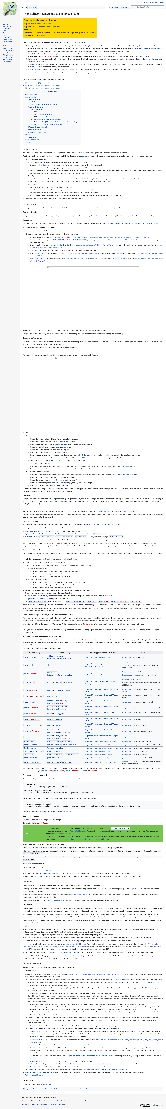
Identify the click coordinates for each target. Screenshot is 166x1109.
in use (44, 56)
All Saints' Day (89, 624)
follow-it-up (158, 48)
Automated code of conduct (131, 179)
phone (30, 599)
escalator (28, 682)
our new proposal (142, 56)
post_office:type (31, 758)
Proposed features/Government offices (98, 657)
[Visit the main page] (10, 9)
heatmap (53, 83)
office (59, 537)
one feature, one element (43, 876)
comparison (126, 657)
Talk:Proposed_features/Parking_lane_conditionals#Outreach (105, 1069)
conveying (66, 682)
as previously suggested (51, 873)
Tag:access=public (135, 223)
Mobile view (62, 1104)
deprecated (85, 156)
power (55, 240)
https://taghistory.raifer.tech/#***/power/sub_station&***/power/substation (113, 240)
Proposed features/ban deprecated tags (39, 1072)
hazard (26, 690)
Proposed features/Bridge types (96, 674)
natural (116, 258)
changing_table (120, 828)
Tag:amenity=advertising (151, 223)
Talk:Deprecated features (34, 1075)
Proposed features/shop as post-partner (99, 758)
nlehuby (30, 531)
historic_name (42, 253)
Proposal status (30, 24)
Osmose (46, 165)
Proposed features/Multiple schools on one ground (103, 748)
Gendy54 (49, 27)
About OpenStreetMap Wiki (40, 1104)
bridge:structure (54, 675)
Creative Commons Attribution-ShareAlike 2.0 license (55, 1101)
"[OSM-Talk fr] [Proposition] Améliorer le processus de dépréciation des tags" (96, 974)
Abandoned (41, 24)
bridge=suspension (129, 672)
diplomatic (79, 537)
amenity (53, 237)
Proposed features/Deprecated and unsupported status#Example (90, 1056)
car (39, 531)
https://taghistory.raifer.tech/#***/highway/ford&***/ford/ (94, 245)
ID (84, 455)
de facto (53, 56)
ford (69, 245)
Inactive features (78, 1089)
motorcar (49, 531)
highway (56, 245)
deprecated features (59, 444)
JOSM (80, 455)
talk (40, 1026)
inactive (49, 24)
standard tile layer (55, 460)
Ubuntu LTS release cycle (54, 900)
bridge (26, 674)
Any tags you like (36, 69)
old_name (119, 253)
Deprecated (89, 1089)
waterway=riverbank (129, 761)
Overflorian (41, 27)
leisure (39, 258)
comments (60, 83)
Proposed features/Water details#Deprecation (101, 741)
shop (49, 665)
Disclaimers (53, 1104)
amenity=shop (127, 662)
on (38, 83)
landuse (99, 511)
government (51, 658)
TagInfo (133, 889)
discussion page (46, 1084)
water (89, 601)
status (80, 153)
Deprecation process (141, 48)
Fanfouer (56, 27)
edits (43, 83)
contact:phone (45, 599)
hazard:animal (53, 703)
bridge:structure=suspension (132, 675)
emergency (77, 237)
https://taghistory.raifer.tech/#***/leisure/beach (80, 258)
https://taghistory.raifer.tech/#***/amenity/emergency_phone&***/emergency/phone (117, 237)
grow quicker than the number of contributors (64, 952)
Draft (25, 35)
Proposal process (35, 216)
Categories (27, 1089)
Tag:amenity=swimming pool (117, 223)
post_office (52, 758)
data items (34, 64)
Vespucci (89, 455)
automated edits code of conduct (73, 839)
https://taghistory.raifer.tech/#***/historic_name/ (82, 253)
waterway (54, 501)
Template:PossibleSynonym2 (150, 982)
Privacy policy (26, 1104)
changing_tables (42, 823)
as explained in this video (77, 944)
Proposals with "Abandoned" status (57, 1089)
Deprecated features (77, 831)
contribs (48, 83)
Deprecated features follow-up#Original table (104, 524)
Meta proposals (38, 1089)
